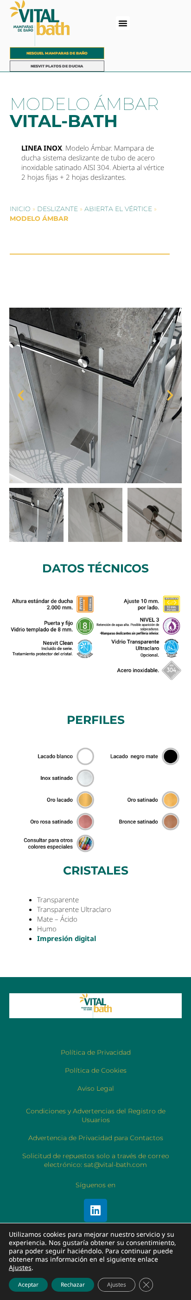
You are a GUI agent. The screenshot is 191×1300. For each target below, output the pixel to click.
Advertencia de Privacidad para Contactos (95, 1138)
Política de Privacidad (96, 1052)
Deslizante (57, 209)
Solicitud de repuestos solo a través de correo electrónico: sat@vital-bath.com (95, 1160)
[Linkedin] (95, 1210)
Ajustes (20, 1268)
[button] (123, 23)
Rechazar (73, 1284)
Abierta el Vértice (118, 209)
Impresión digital (66, 938)
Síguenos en (95, 1185)
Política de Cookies (96, 1070)
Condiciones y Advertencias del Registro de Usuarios (96, 1115)
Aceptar (28, 1284)
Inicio (20, 209)
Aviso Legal (95, 1088)
